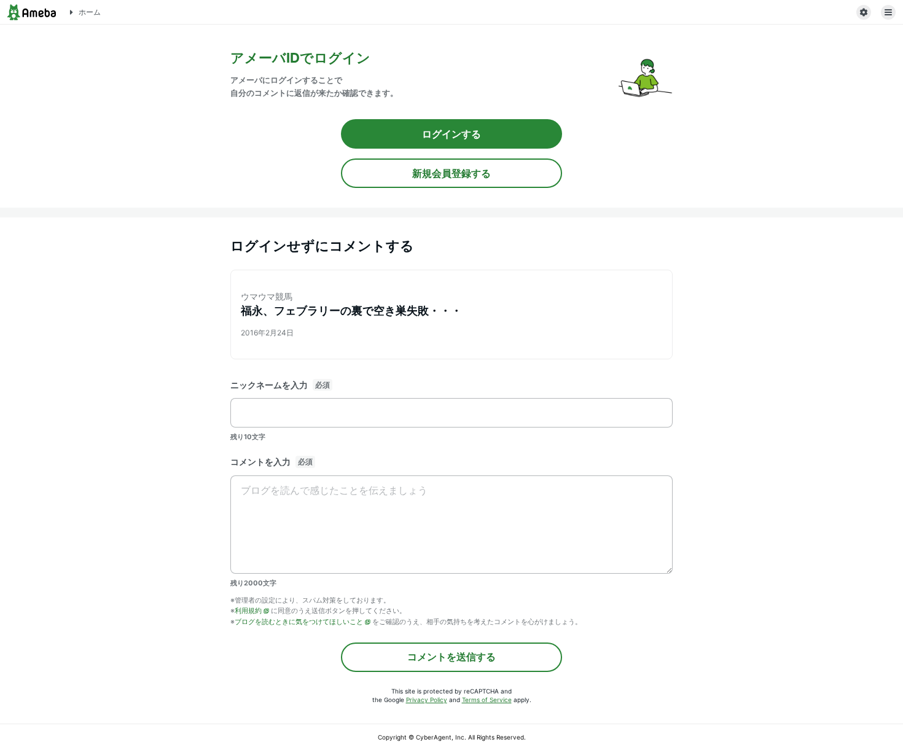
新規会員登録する (451, 173)
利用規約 (248, 610)
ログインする (451, 134)
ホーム (90, 12)
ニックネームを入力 (269, 385)
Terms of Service (487, 699)
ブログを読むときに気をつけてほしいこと (299, 621)
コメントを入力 (260, 461)
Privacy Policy (426, 699)
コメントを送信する (451, 656)
